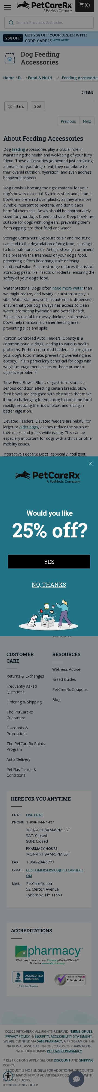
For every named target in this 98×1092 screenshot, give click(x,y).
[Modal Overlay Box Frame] (49, 546)
